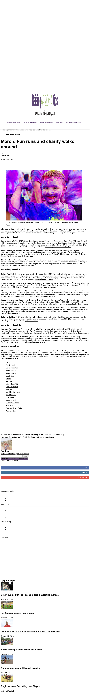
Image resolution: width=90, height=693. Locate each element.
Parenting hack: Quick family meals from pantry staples (31, 437)
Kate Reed (5, 155)
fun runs (9, 381)
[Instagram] (9, 565)
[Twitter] (13, 163)
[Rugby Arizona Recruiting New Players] (7, 681)
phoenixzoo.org (48, 297)
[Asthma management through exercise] (7, 663)
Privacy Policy (13, 501)
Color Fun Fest (12, 367)
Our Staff (11, 510)
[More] (39, 163)
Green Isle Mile (12, 386)
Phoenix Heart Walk (14, 408)
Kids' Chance (11, 394)
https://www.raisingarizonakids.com (15, 453)
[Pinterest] (22, 163)
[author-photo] (6, 449)
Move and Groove (12, 402)
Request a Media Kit (16, 529)
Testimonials (12, 527)
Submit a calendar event (17, 518)
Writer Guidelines (14, 516)
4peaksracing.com (26, 266)
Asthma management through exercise (20, 668)
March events (11, 400)
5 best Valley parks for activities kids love (21, 649)
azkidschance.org (25, 256)
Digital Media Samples (16, 531)
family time (10, 375)
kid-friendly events (13, 392)
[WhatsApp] (30, 163)
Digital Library (13, 499)
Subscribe (83, 477)
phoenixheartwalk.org (35, 342)
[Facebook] (5, 163)
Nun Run (9, 405)
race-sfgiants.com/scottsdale (58, 247)
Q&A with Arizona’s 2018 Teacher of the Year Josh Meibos (30, 631)
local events (10, 397)
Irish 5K (9, 389)
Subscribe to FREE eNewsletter (20, 497)
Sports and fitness (12, 130)
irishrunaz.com (82, 333)
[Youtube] (15, 571)
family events (11, 370)
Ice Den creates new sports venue (18, 613)
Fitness (8, 378)
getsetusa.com (31, 321)
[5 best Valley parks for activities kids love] (7, 645)
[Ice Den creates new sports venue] (7, 608)
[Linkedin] (15, 565)
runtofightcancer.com (10, 313)
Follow (84, 472)
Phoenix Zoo (11, 410)
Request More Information (18, 533)
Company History (14, 512)
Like (86, 467)
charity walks (11, 365)
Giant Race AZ (12, 384)
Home (3, 130)
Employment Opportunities (19, 514)
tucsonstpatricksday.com (76, 304)
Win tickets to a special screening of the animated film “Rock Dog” (38, 434)
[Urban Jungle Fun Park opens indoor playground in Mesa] (7, 590)
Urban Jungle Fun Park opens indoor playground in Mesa (30, 594)
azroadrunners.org (9, 358)
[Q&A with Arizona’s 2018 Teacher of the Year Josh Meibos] (7, 627)
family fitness (11, 373)
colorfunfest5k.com (44, 280)
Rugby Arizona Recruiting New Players (20, 686)
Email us (9, 549)
